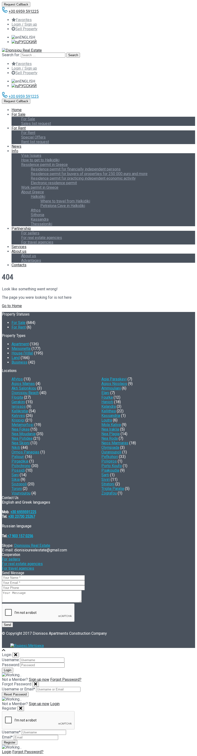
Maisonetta (21, 348)
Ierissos (19, 406)
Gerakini (18, 402)
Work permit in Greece (39, 187)
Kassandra (40, 219)
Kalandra (108, 406)
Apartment (20, 344)
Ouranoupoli (111, 452)
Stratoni (107, 484)
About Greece (32, 192)
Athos (36, 210)
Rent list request (35, 142)
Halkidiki (38, 196)
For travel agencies (37, 242)
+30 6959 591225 (24, 11)
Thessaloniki (41, 224)
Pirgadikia (20, 461)
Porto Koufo (111, 465)
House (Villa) (22, 353)
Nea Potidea (22, 438)
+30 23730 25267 (21, 516)
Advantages (31, 260)
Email (7, 737)
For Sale (18, 114)
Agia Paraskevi (114, 379)
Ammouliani (111, 388)
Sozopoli (19, 484)
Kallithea (108, 411)
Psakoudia (110, 470)
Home (17, 110)
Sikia (16, 479)
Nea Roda (109, 438)
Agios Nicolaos (114, 383)
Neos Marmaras (114, 443)
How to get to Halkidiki (40, 160)
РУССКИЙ (27, 42)
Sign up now (39, 679)
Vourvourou (21, 493)
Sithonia (37, 215)
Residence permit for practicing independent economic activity (83, 178)
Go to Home (12, 306)
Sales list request (36, 123)
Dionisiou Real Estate (32, 545)
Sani (15, 475)
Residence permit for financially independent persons (76, 169)
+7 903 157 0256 (20, 536)
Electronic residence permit (54, 183)
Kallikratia (20, 411)
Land (16, 357)
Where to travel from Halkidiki (65, 201)
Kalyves (18, 415)
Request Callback (16, 4)
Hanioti (107, 402)
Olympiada (110, 447)
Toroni (17, 488)
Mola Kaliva (111, 424)
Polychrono (21, 465)
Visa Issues (31, 155)
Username (10, 660)
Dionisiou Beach (25, 392)
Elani (105, 392)
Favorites (24, 20)
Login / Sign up (24, 24)
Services (19, 246)
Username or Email (18, 689)
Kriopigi (18, 420)
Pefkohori (109, 456)
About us (19, 251)
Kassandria (110, 415)
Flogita (17, 397)
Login (55, 703)
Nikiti (16, 447)
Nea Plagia (110, 434)
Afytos (17, 379)
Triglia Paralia (112, 488)
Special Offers (33, 137)
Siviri (105, 479)
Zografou (109, 493)
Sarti (105, 475)
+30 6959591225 (23, 512)
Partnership (21, 228)
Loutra (106, 420)
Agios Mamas (23, 383)
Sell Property (26, 29)
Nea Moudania (24, 434)
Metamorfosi (22, 424)
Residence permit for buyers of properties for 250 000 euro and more (89, 173)
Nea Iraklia (110, 429)
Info (15, 151)
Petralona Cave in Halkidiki (62, 205)
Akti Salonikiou (24, 388)
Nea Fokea (21, 429)
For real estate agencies (41, 237)
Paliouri (18, 456)
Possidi (18, 470)
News (16, 146)
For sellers (30, 233)
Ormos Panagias (25, 452)
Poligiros (109, 461)
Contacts (19, 265)
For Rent (19, 128)
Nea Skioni (21, 443)
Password (10, 665)
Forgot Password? (65, 679)
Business (19, 362)
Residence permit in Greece (44, 164)
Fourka (107, 397)
